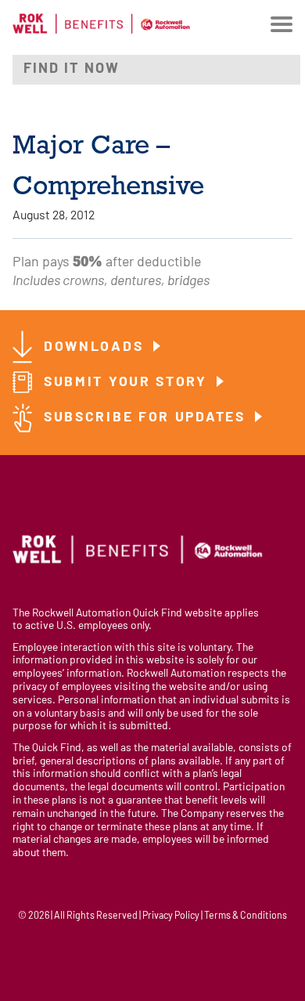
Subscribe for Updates (147, 418)
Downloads (96, 347)
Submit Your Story (128, 382)
